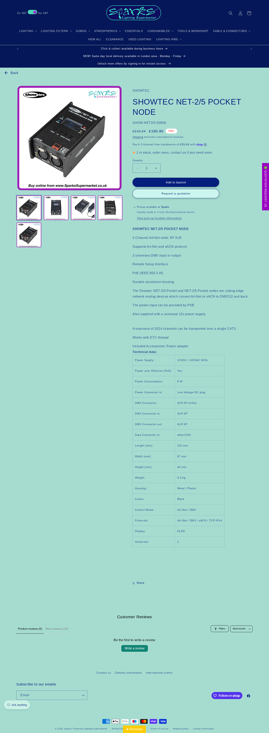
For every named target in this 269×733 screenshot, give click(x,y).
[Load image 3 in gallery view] (83, 207)
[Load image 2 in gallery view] (56, 207)
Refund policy (119, 728)
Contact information (203, 728)
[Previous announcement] (17, 49)
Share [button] (140, 582)
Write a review (135, 648)
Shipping (138, 137)
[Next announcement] (251, 49)
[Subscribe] (82, 695)
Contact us (103, 672)
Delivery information (128, 672)
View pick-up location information (159, 218)
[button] (230, 13)
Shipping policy (181, 728)
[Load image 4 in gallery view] (110, 207)
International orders (159, 672)
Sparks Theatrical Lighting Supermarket (85, 728)
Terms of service (159, 728)
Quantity (138, 160)
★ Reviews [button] (134, 729)
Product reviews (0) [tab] (30, 628)
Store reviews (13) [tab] (56, 628)
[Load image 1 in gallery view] (29, 207)
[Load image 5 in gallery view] (29, 234)
